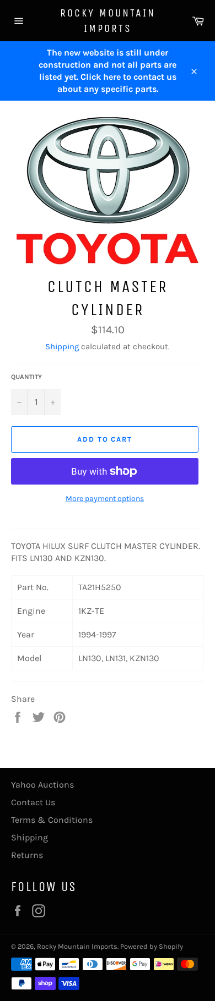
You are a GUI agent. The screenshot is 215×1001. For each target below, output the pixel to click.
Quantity (26, 377)
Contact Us (33, 802)
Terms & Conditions (52, 820)
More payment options (105, 498)
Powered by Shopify (151, 946)
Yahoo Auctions (42, 784)
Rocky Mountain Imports (107, 21)
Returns (27, 855)
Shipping (62, 346)
